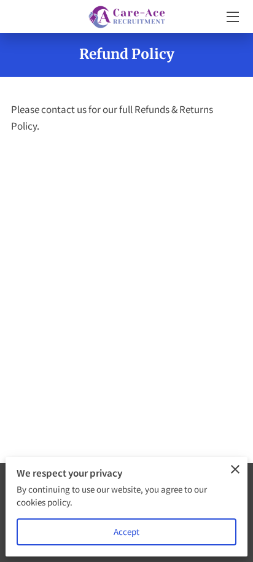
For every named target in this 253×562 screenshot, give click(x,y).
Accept (127, 531)
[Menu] (232, 17)
